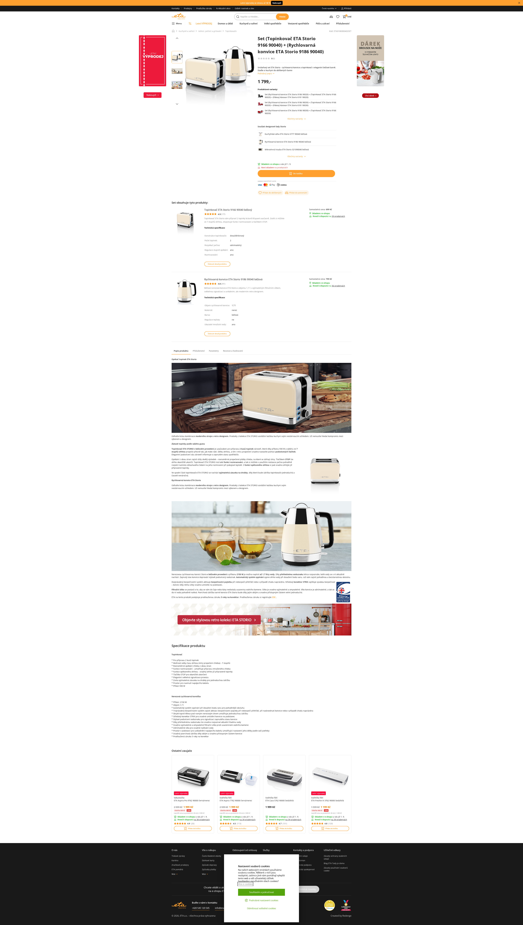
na (202, 819)
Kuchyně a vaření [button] (248, 23)
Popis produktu (181, 351)
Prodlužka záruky (204, 8)
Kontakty (176, 8)
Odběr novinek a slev (244, 8)
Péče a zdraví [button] (322, 23)
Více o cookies (245, 884)
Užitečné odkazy (332, 850)
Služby (266, 850)
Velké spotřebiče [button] (272, 23)
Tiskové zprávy (178, 856)
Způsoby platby (209, 869)
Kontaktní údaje (300, 856)
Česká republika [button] (328, 8)
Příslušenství (199, 351)
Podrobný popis (265, 73)
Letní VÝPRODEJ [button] (204, 23)
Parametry (214, 351)
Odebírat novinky (307, 889)
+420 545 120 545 (200, 907)
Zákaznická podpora (302, 865)
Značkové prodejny (180, 865)
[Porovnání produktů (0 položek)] (331, 16)
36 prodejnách (338, 285)
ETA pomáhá (177, 869)
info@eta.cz (221, 907)
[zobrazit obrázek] (177, 38)
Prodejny (188, 8)
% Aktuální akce (223, 8)
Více (173, 874)
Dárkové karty (208, 860)
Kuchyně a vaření (186, 31)
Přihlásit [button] (347, 8)
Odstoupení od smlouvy (244, 850)
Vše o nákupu (209, 850)
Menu (179, 23)
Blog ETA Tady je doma (334, 863)
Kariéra (175, 860)
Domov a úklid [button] (225, 23)
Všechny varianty (295, 118)
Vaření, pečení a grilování (209, 31)
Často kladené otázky (211, 856)
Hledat (282, 16)
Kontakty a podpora (303, 850)
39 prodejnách (338, 216)
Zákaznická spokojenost (304, 869)
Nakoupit (276, 3)
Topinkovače (231, 31)
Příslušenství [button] (342, 23)
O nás (174, 850)
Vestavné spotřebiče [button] (298, 23)
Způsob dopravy (209, 865)
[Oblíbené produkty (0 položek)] (337, 16)
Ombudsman (299, 860)
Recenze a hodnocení (233, 351)
